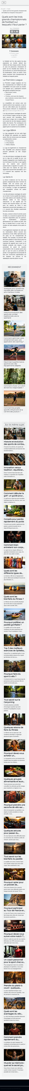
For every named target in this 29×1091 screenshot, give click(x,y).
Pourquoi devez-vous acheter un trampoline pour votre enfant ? (14, 757)
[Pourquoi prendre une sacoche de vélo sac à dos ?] (14, 796)
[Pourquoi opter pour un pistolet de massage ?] (14, 874)
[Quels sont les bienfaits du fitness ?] (14, 588)
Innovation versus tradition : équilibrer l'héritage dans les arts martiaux (14, 471)
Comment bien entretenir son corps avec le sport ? (13, 547)
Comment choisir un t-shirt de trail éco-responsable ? (14, 387)
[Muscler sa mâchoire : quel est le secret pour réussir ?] (14, 1054)
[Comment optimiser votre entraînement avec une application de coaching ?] (14, 328)
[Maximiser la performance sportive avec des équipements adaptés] (14, 352)
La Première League (14, 53)
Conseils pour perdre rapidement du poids (14, 520)
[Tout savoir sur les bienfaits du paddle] (14, 848)
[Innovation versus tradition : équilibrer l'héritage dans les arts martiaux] (14, 459)
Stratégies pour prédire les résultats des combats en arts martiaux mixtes (14, 290)
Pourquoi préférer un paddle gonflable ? (14, 623)
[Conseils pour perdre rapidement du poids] (14, 511)
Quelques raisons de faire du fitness (13, 728)
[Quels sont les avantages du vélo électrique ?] (14, 1003)
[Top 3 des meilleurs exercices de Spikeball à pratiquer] (14, 640)
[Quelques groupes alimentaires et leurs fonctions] (14, 771)
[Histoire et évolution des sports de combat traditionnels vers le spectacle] (14, 303)
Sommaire (15, 51)
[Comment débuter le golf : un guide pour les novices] (14, 485)
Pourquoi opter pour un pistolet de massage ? (13, 884)
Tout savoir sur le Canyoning (12, 701)
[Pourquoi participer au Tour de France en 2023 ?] (14, 900)
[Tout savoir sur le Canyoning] (14, 691)
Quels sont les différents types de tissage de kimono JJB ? (13, 574)
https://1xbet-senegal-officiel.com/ (14, 110)
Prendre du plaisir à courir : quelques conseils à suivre (13, 987)
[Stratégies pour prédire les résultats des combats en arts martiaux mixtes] (14, 279)
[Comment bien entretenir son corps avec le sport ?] (14, 537)
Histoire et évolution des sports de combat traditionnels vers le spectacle (13, 315)
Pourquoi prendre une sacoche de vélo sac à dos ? (14, 807)
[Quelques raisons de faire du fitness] (14, 719)
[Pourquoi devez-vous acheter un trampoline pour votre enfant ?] (14, 745)
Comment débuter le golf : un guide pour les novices (14, 495)
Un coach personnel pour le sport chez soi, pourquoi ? (14, 962)
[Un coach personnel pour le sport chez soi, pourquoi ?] (14, 951)
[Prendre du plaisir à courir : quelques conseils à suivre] (14, 977)
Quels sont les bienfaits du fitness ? (14, 597)
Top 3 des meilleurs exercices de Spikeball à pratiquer (14, 650)
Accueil (3, 9)
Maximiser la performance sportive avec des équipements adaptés (14, 364)
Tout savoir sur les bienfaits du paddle (13, 857)
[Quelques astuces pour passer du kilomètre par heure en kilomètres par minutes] (14, 822)
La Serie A (14, 57)
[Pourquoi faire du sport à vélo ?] (14, 665)
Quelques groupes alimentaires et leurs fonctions (13, 781)
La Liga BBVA (14, 55)
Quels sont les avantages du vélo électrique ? (12, 1013)
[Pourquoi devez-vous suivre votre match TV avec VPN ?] (14, 925)
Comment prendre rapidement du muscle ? (13, 1039)
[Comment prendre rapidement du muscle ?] (14, 1029)
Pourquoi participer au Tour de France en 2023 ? (14, 910)
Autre (8, 9)
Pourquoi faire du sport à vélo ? (12, 675)
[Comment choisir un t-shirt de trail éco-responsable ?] (14, 376)
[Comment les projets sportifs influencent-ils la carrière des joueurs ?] (14, 398)
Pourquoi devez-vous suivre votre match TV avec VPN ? (14, 936)
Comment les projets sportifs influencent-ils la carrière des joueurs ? (13, 409)
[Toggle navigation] (4, 2)
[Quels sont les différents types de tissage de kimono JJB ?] (14, 562)
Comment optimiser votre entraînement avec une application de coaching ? (14, 340)
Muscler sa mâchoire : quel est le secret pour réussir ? (14, 1065)
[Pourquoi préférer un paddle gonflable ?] (14, 614)
